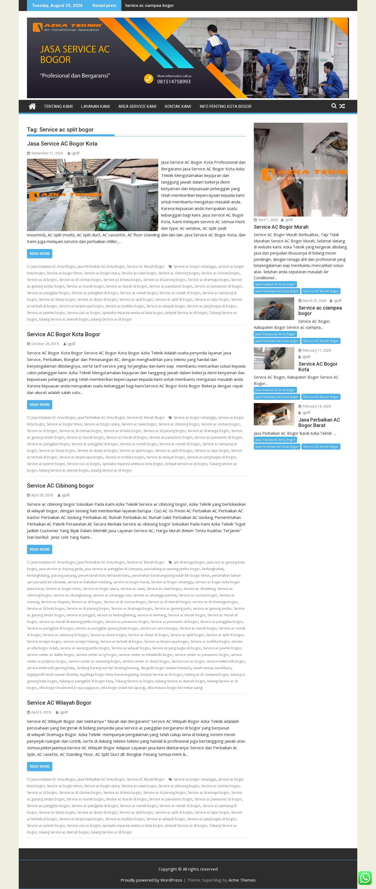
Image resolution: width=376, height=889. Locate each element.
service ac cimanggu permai (155, 595)
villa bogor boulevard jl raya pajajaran (69, 687)
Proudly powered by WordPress (151, 880)
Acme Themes (242, 880)
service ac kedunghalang (116, 615)
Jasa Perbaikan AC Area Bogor (101, 266)
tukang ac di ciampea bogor (206, 674)
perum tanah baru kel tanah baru (104, 575)
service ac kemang (151, 615)
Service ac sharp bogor (57, 299)
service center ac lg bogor (96, 654)
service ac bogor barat (131, 582)
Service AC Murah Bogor (146, 266)
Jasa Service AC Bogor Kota (62, 143)
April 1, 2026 (267, 219)
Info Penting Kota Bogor (226, 106)
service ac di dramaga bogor (215, 602)
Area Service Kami (137, 106)
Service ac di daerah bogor (169, 602)
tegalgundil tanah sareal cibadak (52, 674)
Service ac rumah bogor (138, 293)
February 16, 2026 (316, 406)
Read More (40, 253)
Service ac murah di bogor (126, 286)
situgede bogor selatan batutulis (166, 668)
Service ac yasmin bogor (46, 312)
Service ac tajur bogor (212, 299)
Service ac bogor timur (64, 273)
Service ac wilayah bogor (165, 306)
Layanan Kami (95, 106)
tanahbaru (223, 668)
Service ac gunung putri (173, 608)
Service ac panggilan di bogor (95, 293)
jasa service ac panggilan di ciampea (113, 569)
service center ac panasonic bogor (202, 654)
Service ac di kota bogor (122, 279)
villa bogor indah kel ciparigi (123, 687)
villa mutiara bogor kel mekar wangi (175, 687)
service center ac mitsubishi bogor (146, 654)
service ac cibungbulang (72, 595)
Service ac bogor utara (101, 273)
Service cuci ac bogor (83, 312)
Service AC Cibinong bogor (60, 485)
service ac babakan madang (89, 582)
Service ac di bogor (42, 279)
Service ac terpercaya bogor (81, 306)
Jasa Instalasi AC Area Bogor (53, 266)
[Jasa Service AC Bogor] (188, 96)
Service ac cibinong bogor (179, 273)
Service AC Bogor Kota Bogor (63, 334)
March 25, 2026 (314, 300)
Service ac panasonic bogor (170, 286)
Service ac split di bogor (174, 299)
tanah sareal (203, 668)
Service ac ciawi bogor (139, 273)
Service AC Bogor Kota (146, 5)
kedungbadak (213, 569)
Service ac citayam (55, 602)
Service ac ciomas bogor (220, 273)
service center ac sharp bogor (145, 661)
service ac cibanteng (199, 588)
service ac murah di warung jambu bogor (71, 621)
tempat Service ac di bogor (186, 312)
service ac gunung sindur (212, 608)
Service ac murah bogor (85, 286)
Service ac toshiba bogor (124, 306)
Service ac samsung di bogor (65, 635)
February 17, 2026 (316, 350)
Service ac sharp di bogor (97, 299)
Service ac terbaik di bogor (121, 641)
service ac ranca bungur (159, 628)
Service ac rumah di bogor (179, 293)
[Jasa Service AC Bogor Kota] (92, 162)
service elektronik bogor (226, 661)
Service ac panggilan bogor (48, 293)
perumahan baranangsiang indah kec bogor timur (171, 575)
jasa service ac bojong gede (61, 569)
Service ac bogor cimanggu (195, 266)
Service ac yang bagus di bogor (211, 306)
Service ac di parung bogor (164, 279)
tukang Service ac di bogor (111, 319)
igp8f (76, 153)
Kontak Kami (178, 106)
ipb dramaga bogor (189, 562)
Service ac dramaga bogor (208, 279)
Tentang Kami (58, 106)
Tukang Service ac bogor (134, 681)
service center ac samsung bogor (94, 661)
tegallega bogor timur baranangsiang (109, 674)
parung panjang (63, 575)
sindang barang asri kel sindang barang (107, 668)
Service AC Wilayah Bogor (59, 702)
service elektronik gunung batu (51, 668)
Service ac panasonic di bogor (218, 286)
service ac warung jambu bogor (84, 648)
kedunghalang (38, 575)
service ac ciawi (133, 588)
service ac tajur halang (80, 641)
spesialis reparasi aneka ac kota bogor (132, 312)
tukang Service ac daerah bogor (64, 319)
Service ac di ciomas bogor (80, 279)
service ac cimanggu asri (112, 595)
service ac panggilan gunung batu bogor (106, 628)
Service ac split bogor (136, 299)
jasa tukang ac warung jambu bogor (172, 569)
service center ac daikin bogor (50, 654)
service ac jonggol (81, 615)
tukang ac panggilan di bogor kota (86, 681)
